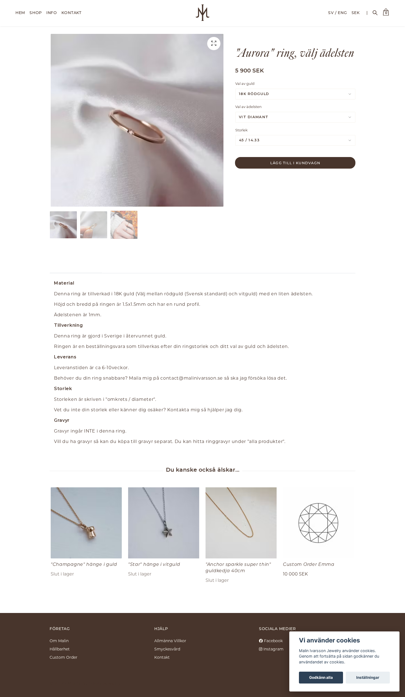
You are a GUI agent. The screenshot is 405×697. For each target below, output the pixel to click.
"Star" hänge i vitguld (154, 564)
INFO (51, 12)
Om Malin (59, 640)
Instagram (273, 649)
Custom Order (63, 657)
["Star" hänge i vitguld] (163, 522)
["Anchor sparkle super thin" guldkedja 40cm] (241, 522)
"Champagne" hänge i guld (84, 564)
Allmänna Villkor (170, 640)
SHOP (35, 12)
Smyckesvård (167, 649)
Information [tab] (75, 265)
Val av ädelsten (248, 106)
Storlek (241, 130)
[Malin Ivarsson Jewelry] (202, 12)
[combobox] (295, 94)
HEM (20, 12)
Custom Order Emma (308, 564)
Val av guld (245, 83)
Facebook (273, 640)
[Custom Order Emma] (318, 522)
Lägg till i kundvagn (295, 163)
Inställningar (367, 677)
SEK (356, 12)
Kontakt (162, 657)
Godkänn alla (321, 677)
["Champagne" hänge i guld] (86, 522)
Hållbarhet (60, 649)
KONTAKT (71, 12)
